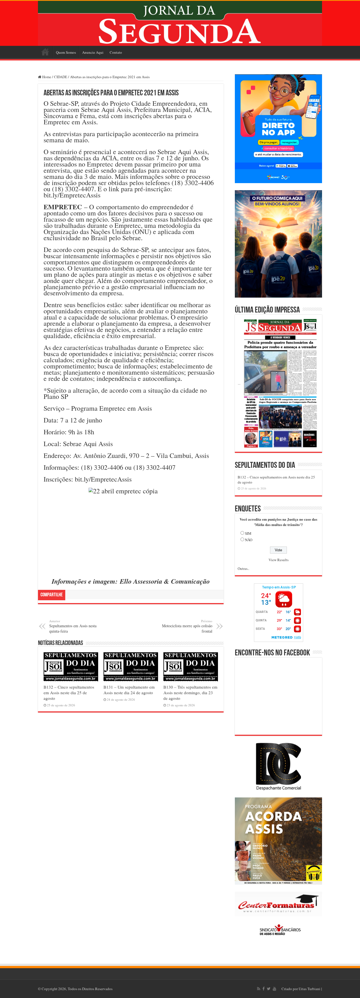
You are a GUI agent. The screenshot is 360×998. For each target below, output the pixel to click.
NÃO (248, 539)
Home (45, 52)
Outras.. (243, 568)
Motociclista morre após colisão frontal (187, 626)
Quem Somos (66, 52)
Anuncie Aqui (93, 52)
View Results (279, 559)
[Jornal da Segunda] (180, 23)
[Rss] (258, 988)
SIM (248, 533)
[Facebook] (263, 988)
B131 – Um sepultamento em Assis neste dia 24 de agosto (129, 689)
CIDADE (60, 76)
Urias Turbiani (309, 988)
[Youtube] (274, 988)
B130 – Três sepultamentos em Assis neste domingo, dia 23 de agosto (190, 692)
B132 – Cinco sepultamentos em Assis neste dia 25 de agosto (69, 692)
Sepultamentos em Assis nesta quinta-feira (72, 626)
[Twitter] (268, 988)
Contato (116, 52)
